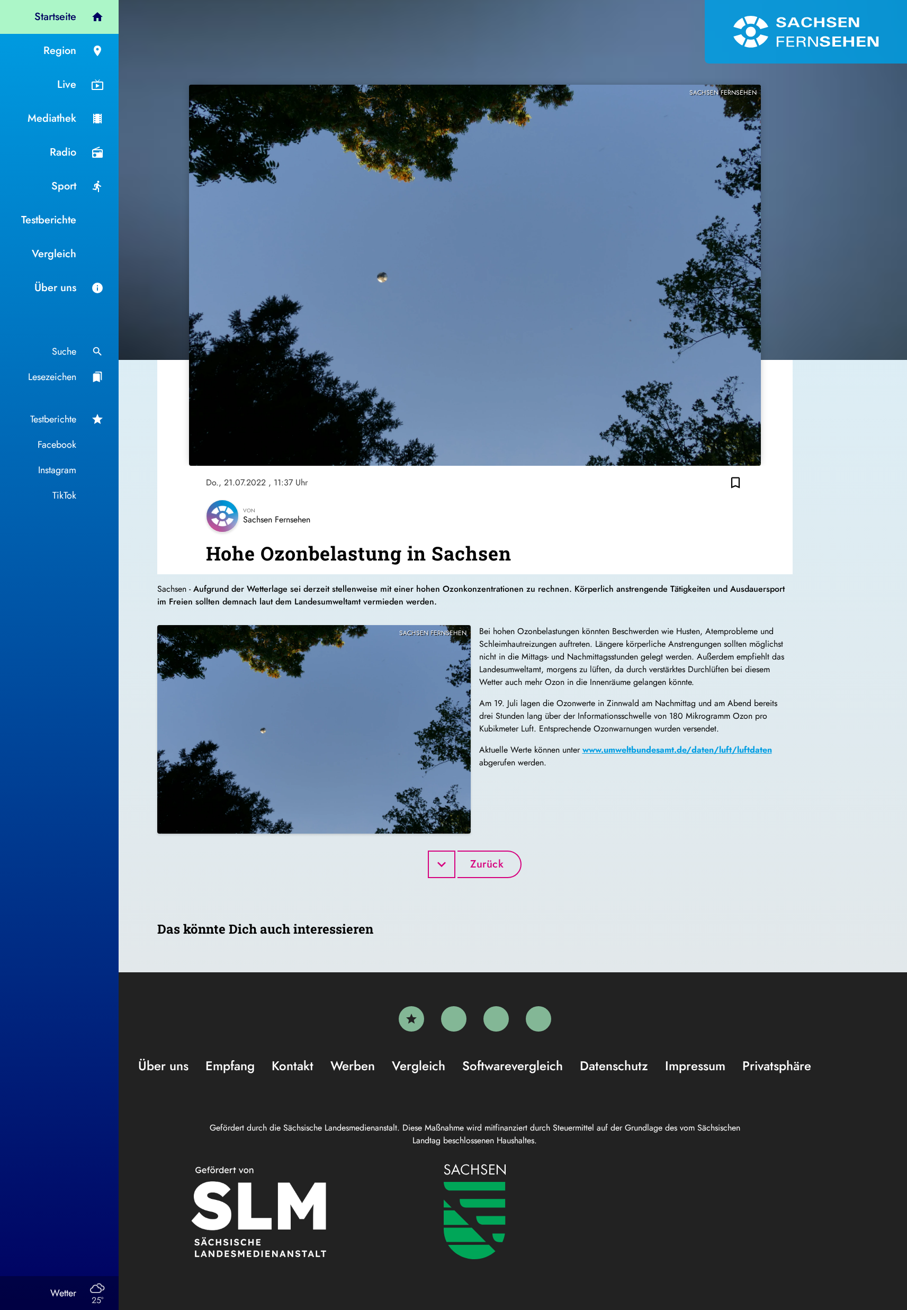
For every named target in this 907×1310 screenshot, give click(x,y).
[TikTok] (538, 1019)
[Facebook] (453, 1019)
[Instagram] (496, 1019)
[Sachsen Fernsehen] (806, 32)
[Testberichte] (411, 1019)
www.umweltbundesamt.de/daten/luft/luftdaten (677, 750)
